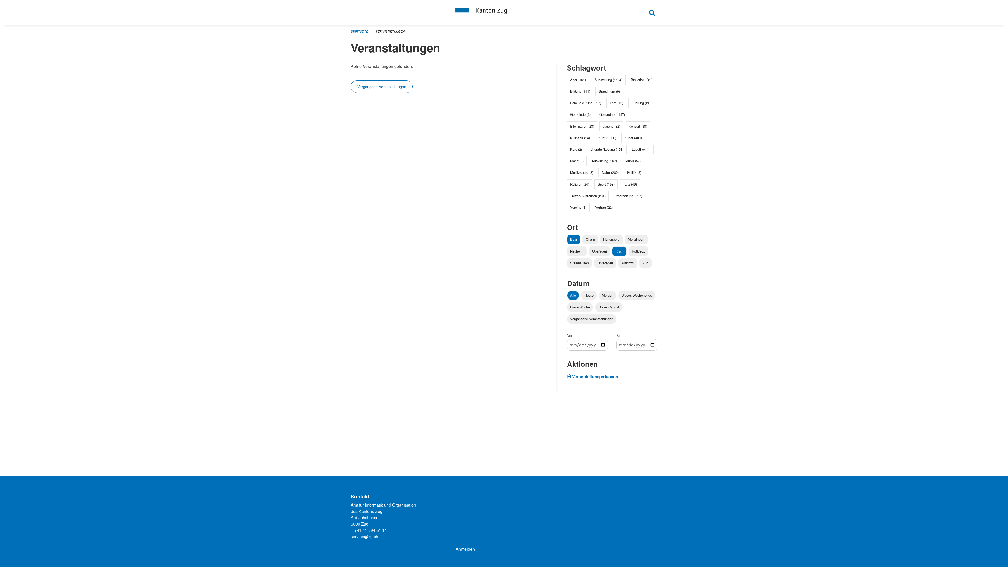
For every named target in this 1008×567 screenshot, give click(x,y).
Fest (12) (616, 102)
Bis (618, 335)
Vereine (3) (578, 207)
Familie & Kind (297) (585, 102)
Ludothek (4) (641, 149)
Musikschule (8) (581, 172)
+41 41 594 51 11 (370, 530)
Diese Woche (580, 306)
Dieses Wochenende (637, 295)
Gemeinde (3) (580, 114)
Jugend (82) (611, 126)
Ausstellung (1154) (608, 79)
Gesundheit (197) (612, 114)
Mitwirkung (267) (604, 160)
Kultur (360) (607, 137)
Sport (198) (606, 184)
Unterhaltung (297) (628, 195)
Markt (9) (577, 160)
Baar (573, 239)
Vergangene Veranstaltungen (381, 86)
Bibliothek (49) (641, 79)
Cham (590, 239)
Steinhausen (579, 262)
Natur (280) (610, 172)
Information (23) (582, 126)
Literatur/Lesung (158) (607, 149)
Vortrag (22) (604, 207)
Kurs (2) (576, 149)
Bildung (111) (580, 91)
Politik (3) (634, 172)
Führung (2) (640, 102)
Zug (645, 262)
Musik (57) (633, 160)
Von (570, 335)
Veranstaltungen (390, 31)
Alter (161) (578, 79)
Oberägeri (599, 251)
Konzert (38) (638, 126)
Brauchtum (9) (609, 91)
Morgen (607, 295)
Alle (573, 295)
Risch (619, 251)
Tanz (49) (630, 184)
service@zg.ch (364, 536)
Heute (589, 295)
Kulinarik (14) (580, 137)
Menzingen (636, 239)
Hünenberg (611, 239)
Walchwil (627, 262)
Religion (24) (579, 184)
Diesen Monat (608, 306)
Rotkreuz (638, 251)
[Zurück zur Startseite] (504, 12)
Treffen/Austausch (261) (588, 195)
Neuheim (577, 251)
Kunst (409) (633, 137)
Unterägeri (605, 262)
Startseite (359, 31)
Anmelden (465, 549)
